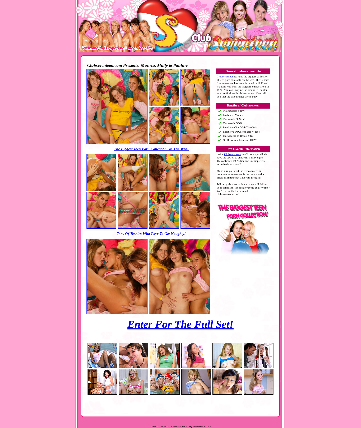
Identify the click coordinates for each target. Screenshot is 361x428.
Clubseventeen (225, 76)
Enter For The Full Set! (180, 324)
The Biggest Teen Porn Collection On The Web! (151, 149)
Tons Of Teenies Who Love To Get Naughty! (151, 234)
